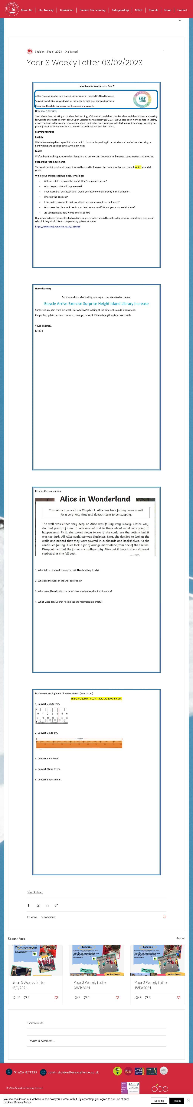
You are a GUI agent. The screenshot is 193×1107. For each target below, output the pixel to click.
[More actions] (164, 51)
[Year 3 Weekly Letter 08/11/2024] (96, 960)
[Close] (188, 1100)
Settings (159, 1100)
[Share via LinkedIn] (47, 905)
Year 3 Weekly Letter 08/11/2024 (90, 985)
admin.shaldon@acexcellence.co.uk (73, 1072)
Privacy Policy (22, 1102)
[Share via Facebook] (28, 905)
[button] (180, 19)
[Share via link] (56, 905)
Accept (177, 1100)
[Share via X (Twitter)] (38, 905)
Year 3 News (35, 892)
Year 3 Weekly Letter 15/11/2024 (29, 985)
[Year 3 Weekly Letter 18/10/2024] (157, 960)
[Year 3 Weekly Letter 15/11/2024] (35, 960)
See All (181, 938)
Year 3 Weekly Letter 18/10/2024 (151, 985)
